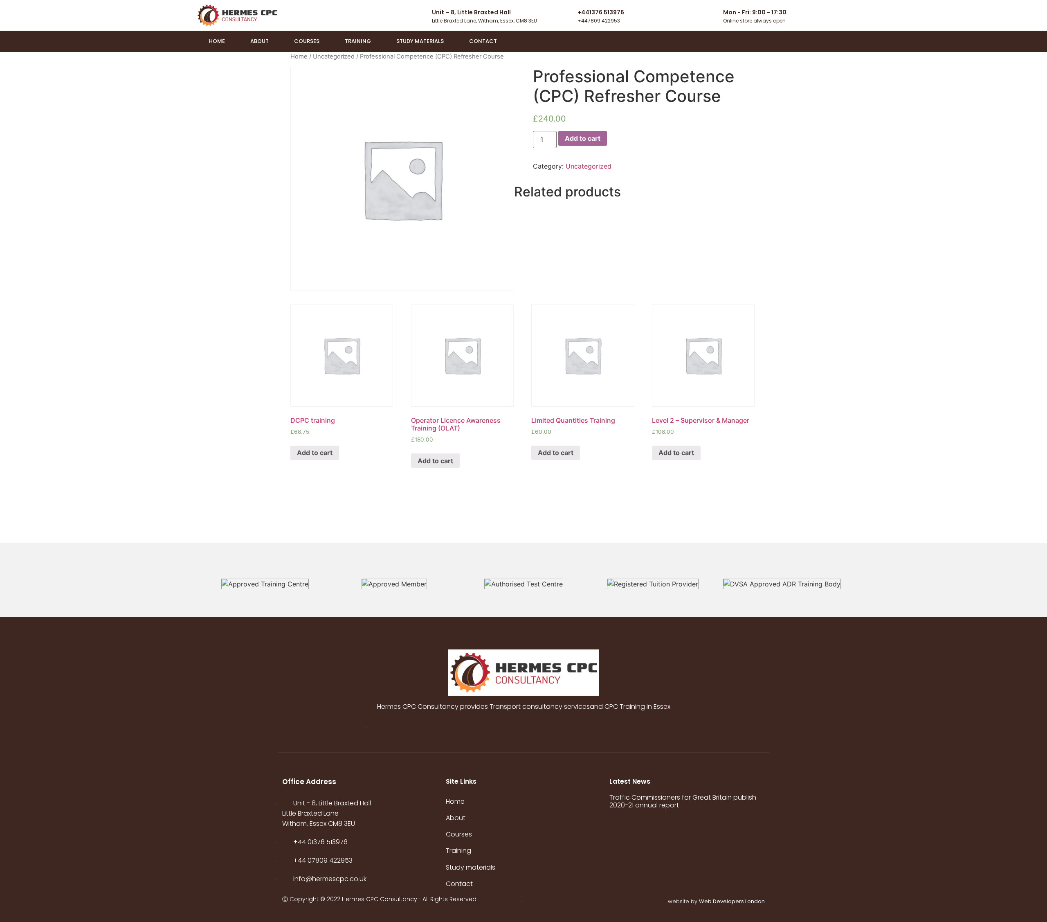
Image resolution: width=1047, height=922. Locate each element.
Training (358, 41)
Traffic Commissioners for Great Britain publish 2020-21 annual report (682, 801)
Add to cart (582, 138)
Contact (483, 41)
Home (217, 41)
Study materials (420, 41)
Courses (306, 41)
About (259, 41)
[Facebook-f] (844, 41)
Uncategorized (334, 56)
